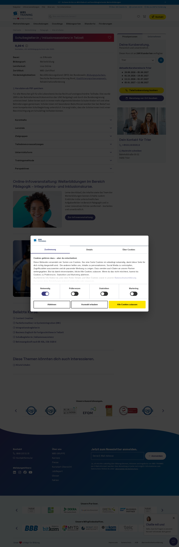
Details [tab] (89, 250)
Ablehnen (51, 304)
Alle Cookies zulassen (127, 304)
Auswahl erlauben (89, 304)
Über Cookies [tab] (129, 250)
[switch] (74, 294)
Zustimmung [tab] (50, 249)
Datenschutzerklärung (125, 278)
